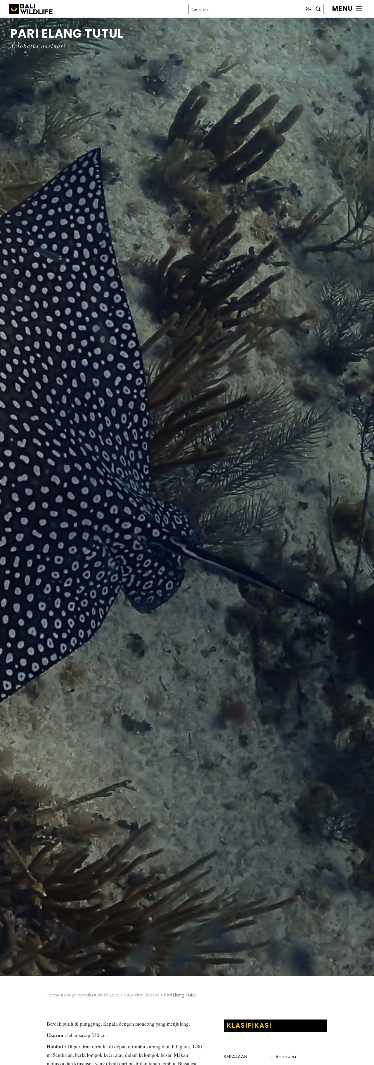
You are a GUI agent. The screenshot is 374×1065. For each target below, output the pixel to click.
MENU (342, 9)
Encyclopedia (78, 995)
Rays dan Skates (142, 995)
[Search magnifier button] (318, 9)
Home (53, 995)
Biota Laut (108, 995)
